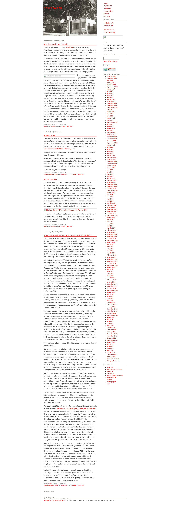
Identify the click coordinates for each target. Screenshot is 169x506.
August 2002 (111, 342)
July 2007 (110, 220)
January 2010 (111, 160)
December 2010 (112, 137)
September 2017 (112, 87)
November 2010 (112, 139)
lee (50, 124)
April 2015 (110, 114)
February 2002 (111, 355)
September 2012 (112, 122)
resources (107, 8)
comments (53, 126)
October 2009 (111, 166)
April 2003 (110, 326)
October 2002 (111, 338)
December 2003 (112, 309)
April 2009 (110, 176)
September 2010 (112, 143)
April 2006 (110, 251)
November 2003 (112, 311)
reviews (109, 380)
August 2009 (111, 168)
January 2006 (111, 257)
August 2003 (111, 317)
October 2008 (111, 189)
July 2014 (110, 116)
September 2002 (112, 340)
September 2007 (112, 216)
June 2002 (110, 346)
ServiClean (70, 47)
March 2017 (111, 99)
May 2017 (110, 95)
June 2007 (110, 222)
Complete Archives (113, 359)
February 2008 (111, 205)
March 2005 (111, 278)
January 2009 (111, 182)
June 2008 (110, 197)
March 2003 (111, 328)
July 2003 (110, 319)
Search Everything (110, 61)
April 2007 (110, 226)
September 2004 (112, 290)
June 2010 (110, 149)
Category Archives (112, 361)
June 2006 (110, 247)
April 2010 (110, 153)
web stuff (110, 371)
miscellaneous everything (115, 376)
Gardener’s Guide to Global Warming (57, 149)
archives (106, 16)
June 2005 (110, 272)
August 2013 (111, 118)
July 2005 (110, 270)
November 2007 (112, 211)
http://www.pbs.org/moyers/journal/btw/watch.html (76, 409)
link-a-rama (110, 373)
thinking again (111, 382)
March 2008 (111, 203)
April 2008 (110, 201)
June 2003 (110, 321)
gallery (106, 14)
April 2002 (110, 350)
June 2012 (110, 124)
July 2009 (110, 170)
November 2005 (112, 261)
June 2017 (110, 93)
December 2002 (112, 334)
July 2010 (110, 147)
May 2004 (110, 299)
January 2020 (111, 76)
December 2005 (112, 259)
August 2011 (111, 128)
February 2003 (111, 330)
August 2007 (111, 218)
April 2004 (110, 301)
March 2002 (111, 353)
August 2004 (111, 292)
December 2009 (112, 162)
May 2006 (110, 249)
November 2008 (112, 187)
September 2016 (112, 108)
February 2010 (111, 157)
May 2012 (110, 126)
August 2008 (111, 193)
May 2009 (110, 174)
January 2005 (111, 282)
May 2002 (110, 348)
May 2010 (110, 151)
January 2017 (111, 101)
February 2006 (111, 255)
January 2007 (111, 232)
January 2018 (111, 83)
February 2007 (111, 230)
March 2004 (111, 303)
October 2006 (111, 238)
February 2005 (111, 280)
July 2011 (110, 130)
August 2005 (111, 267)
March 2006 (111, 253)
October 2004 (111, 288)
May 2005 (110, 274)
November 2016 (112, 106)
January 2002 (111, 357)
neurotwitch (107, 11)
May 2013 (110, 120)
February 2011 (111, 133)
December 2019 (112, 79)
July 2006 (110, 245)
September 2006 (112, 240)
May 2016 (110, 110)
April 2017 (110, 97)
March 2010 (111, 155)
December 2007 (112, 209)
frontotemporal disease (114, 369)
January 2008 (111, 207)
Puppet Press (108, 26)
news (108, 384)
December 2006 (112, 234)
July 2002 (110, 344)
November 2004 (112, 286)
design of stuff (111, 378)
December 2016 (112, 103)
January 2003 (111, 332)
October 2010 (111, 141)
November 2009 (112, 164)
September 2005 (112, 265)
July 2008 (110, 195)
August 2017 (111, 89)
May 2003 (110, 323)
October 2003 (111, 313)
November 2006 (112, 236)
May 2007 (110, 224)
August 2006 (111, 243)
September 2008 (112, 191)
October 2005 (111, 263)
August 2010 (111, 145)
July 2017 (110, 91)
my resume (107, 6)
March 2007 (111, 228)
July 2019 (110, 81)
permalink (69, 126)
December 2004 (112, 284)
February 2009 (111, 180)
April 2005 (110, 276)
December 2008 (112, 184)
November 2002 (112, 336)
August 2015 (111, 112)
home (105, 3)
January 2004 (111, 307)
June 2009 (110, 172)
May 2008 (110, 199)
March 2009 (111, 178)
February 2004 (111, 305)
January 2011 (111, 135)
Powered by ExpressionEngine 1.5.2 (55, 500)
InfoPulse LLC (108, 23)
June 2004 (110, 297)
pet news (110, 367)
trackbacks (62, 126)
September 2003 (112, 315)
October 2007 (111, 213)
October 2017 (111, 85)
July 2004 (110, 294)
